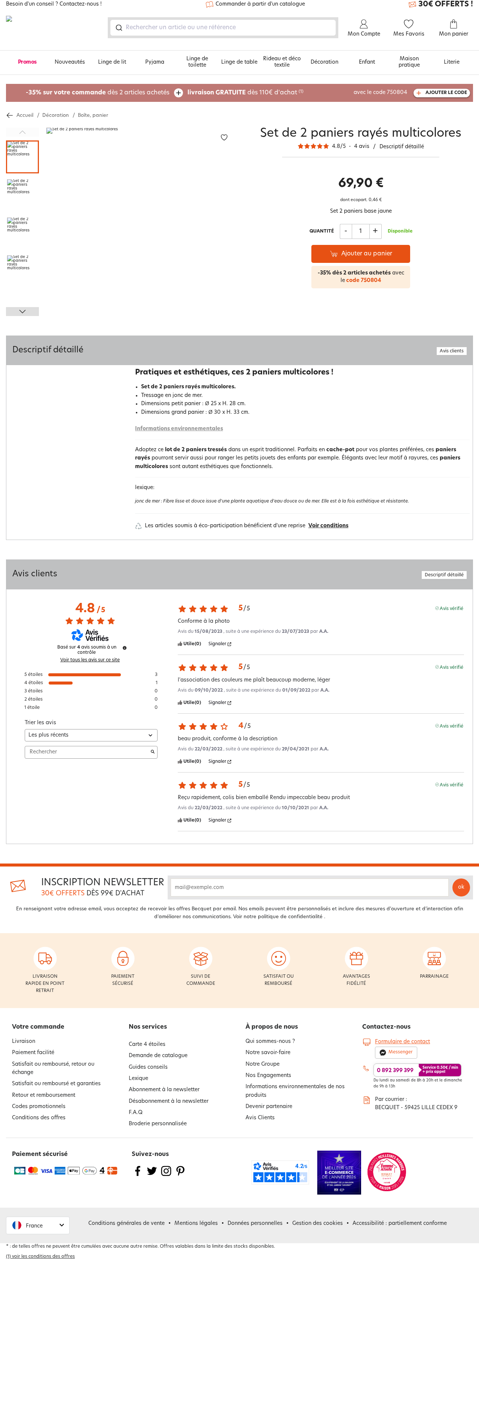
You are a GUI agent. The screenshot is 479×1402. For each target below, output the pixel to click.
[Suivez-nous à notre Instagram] (166, 1175)
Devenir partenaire (268, 1107)
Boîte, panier (93, 115)
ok (461, 887)
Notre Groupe (262, 1064)
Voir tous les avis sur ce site (90, 660)
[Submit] (118, 27)
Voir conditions (328, 526)
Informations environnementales (179, 429)
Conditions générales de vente (126, 1223)
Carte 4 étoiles (147, 1044)
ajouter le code (446, 93)
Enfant (367, 62)
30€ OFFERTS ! (445, 4)
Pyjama (154, 62)
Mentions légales (196, 1223)
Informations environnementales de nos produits (295, 1091)
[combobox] (223, 27)
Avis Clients (260, 1118)
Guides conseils (148, 1067)
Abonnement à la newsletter (164, 1090)
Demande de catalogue (158, 1056)
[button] (37, 1225)
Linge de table (239, 62)
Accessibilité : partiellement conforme (400, 1223)
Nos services (148, 1027)
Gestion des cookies (317, 1223)
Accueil (24, 115)
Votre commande (38, 1027)
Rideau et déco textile (282, 62)
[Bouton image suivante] (22, 311)
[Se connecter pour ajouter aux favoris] (224, 138)
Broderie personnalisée (158, 1124)
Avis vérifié (451, 608)
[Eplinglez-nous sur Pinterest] (180, 1175)
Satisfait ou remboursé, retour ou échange (53, 1068)
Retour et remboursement (43, 1095)
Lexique (138, 1078)
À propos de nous (271, 1027)
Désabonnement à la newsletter (168, 1101)
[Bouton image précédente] (22, 132)
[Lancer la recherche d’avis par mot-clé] (153, 752)
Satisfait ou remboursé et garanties (56, 1084)
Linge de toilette (197, 62)
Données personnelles (255, 1223)
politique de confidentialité (290, 916)
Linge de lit (112, 62)
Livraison (23, 1041)
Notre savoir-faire (267, 1053)
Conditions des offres (38, 1118)
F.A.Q (136, 1113)
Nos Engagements (268, 1075)
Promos (27, 62)
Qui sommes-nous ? (270, 1041)
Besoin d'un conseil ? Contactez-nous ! (54, 4)
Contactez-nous (386, 1027)
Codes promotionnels (38, 1107)
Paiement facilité (33, 1053)
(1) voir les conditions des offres (40, 1256)
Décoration (324, 62)
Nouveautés (70, 62)
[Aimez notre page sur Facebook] (138, 1175)
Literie (452, 62)
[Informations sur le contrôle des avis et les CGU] (125, 648)
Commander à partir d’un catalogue (260, 4)
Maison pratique (409, 62)
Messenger (400, 1052)
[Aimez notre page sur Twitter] (152, 1175)
